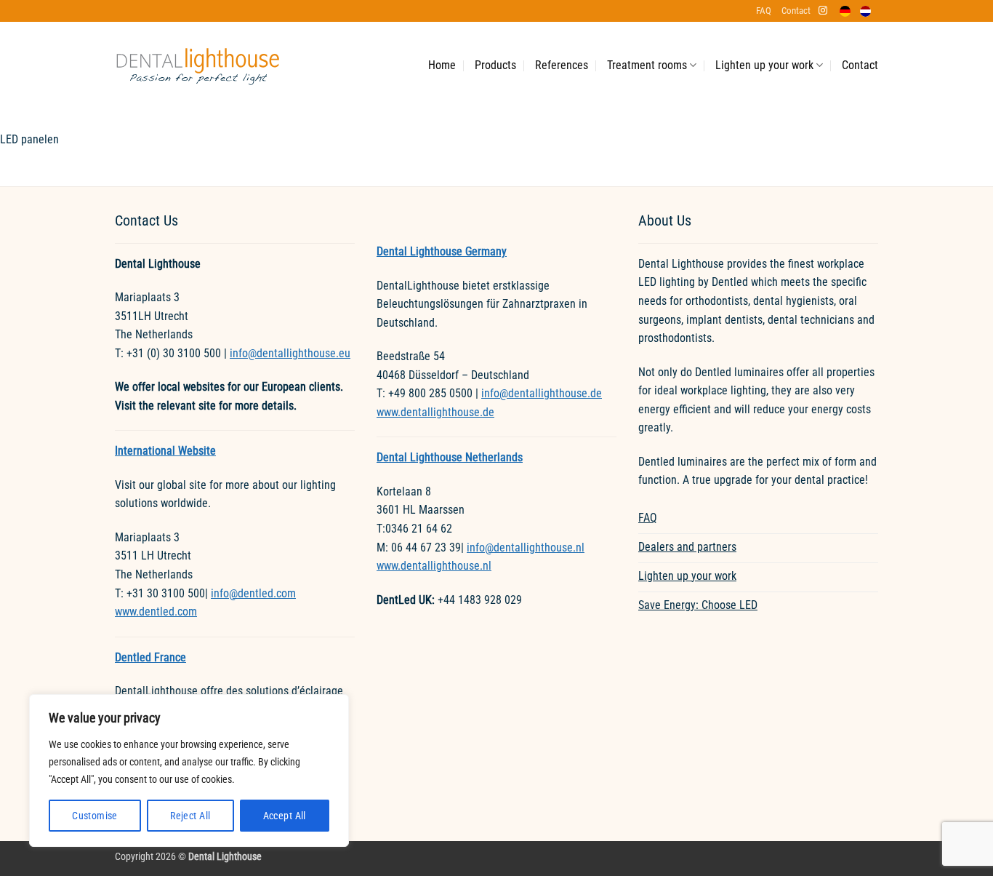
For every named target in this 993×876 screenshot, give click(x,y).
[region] (189, 770)
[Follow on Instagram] (823, 11)
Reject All (190, 815)
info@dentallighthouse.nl (525, 547)
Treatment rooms (647, 65)
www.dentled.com (156, 611)
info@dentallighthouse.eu (290, 353)
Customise (95, 815)
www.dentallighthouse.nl (434, 566)
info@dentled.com (253, 593)
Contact (796, 10)
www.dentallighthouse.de (435, 412)
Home (442, 65)
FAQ (763, 10)
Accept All (284, 815)
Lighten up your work (764, 65)
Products (495, 65)
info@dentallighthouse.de (541, 393)
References (561, 65)
